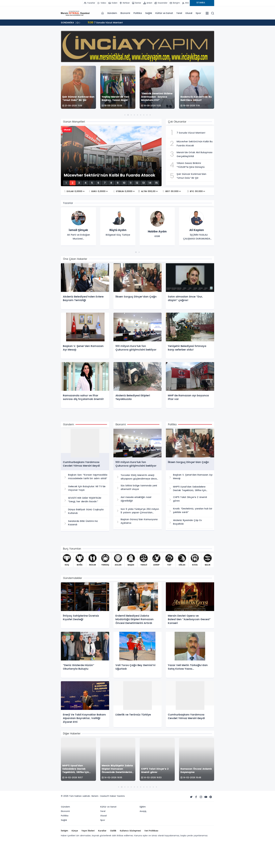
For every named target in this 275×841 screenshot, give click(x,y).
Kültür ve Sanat (164, 13)
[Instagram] (201, 797)
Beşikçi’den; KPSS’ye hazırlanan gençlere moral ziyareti (123, 22)
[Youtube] (205, 797)
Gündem (112, 13)
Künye (75, 830)
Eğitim (143, 806)
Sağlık (148, 13)
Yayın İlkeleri (88, 830)
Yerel (179, 13)
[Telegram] (210, 797)
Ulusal (188, 13)
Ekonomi (125, 13)
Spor (198, 13)
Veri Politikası (151, 830)
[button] (124, 114)
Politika (137, 13)
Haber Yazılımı (117, 796)
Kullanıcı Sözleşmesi (130, 830)
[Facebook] (196, 797)
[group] (78, 226)
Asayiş (143, 811)
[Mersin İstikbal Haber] (75, 13)
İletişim (64, 830)
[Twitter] (191, 797)
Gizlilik (113, 830)
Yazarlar (68, 203)
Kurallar (102, 830)
